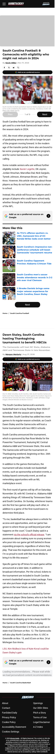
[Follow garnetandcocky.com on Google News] (48, 216)
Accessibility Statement (14, 727)
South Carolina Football (19, 313)
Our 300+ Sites (40, 708)
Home (5, 313)
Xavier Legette (27, 169)
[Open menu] (4, 3)
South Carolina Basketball (20, 683)
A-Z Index (38, 727)
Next (44, 114)
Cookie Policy (9, 722)
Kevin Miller (11, 63)
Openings (38, 703)
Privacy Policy (9, 717)
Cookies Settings (10, 731)
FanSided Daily (9, 712)
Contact (6, 708)
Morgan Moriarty (13, 354)
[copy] (18, 67)
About (5, 703)
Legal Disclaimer (41, 722)
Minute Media (14, 738)
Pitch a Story (39, 712)
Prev (10, 114)
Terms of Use (40, 717)
